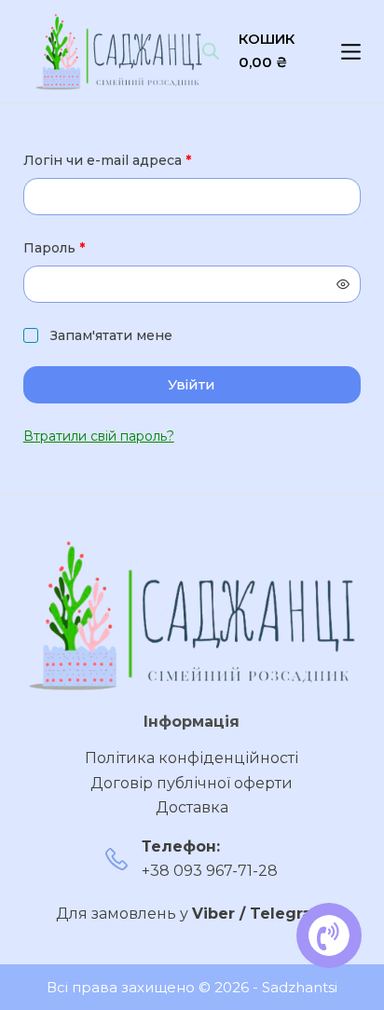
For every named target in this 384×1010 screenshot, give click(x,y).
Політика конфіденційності (191, 758)
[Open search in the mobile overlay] (210, 51)
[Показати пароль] (343, 284)
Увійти (191, 384)
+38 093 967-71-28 (210, 871)
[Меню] (351, 51)
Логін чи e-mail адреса (150, 160)
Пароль (97, 247)
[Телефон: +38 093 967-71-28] (116, 859)
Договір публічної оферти (191, 783)
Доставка (192, 807)
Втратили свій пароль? (98, 436)
